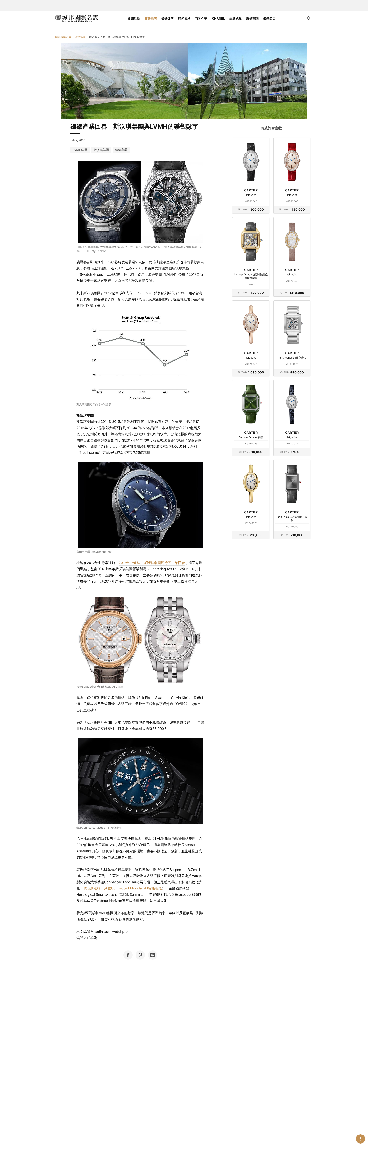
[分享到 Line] (152, 955)
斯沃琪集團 (101, 150)
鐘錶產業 (121, 150)
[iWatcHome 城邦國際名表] (76, 18)
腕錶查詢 (252, 18)
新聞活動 (134, 18)
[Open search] (309, 18)
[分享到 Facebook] (128, 955)
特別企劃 (201, 18)
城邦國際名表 (63, 36)
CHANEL (218, 18)
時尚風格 (184, 18)
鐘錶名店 (269, 18)
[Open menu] (360, 1139)
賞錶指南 (151, 18)
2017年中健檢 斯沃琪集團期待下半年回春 (152, 563)
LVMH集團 (80, 150)
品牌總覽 (235, 18)
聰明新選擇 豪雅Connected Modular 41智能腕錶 (122, 888)
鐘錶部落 (167, 18)
